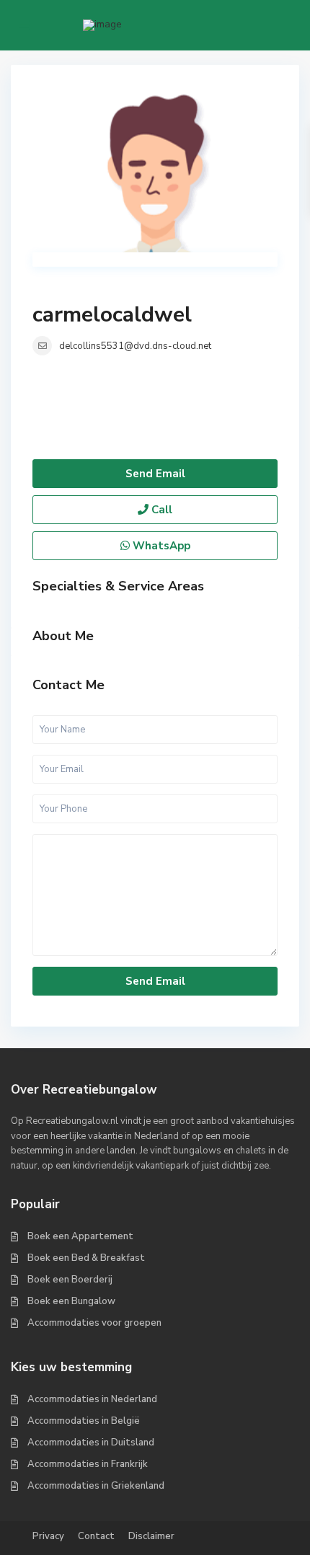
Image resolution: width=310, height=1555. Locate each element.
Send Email (155, 473)
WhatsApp (160, 546)
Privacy (48, 1536)
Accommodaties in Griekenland (95, 1485)
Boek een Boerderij (69, 1279)
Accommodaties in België (83, 1420)
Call (160, 509)
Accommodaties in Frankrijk (87, 1464)
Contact (96, 1536)
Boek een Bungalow (71, 1301)
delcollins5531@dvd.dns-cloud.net (135, 346)
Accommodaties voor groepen (94, 1322)
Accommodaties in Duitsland (90, 1442)
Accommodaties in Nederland (92, 1399)
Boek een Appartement (80, 1236)
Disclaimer (151, 1536)
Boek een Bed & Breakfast (86, 1257)
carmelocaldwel (112, 314)
